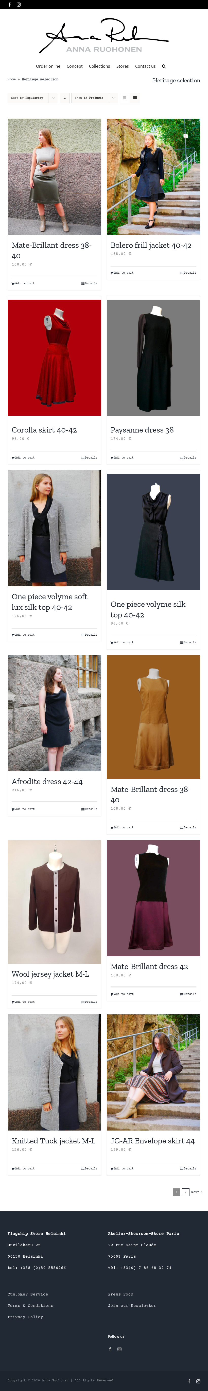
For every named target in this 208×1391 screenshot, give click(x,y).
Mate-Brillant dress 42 (149, 966)
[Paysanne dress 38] (153, 358)
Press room (120, 1294)
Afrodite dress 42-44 (47, 781)
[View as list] (135, 98)
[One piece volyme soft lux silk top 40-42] (54, 528)
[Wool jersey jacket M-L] (54, 902)
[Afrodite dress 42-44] (54, 713)
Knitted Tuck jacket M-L (53, 1140)
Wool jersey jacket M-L (50, 974)
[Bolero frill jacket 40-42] (153, 177)
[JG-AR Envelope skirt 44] (153, 1072)
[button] (164, 66)
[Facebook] (110, 1349)
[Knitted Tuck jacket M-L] (54, 1072)
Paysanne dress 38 (142, 430)
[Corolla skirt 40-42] (54, 358)
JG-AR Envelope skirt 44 (153, 1140)
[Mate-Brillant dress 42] (153, 898)
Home (12, 80)
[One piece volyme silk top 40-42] (153, 532)
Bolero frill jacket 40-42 (151, 245)
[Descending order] (65, 98)
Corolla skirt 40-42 (44, 430)
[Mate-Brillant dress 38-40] (54, 177)
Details (91, 283)
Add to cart (25, 283)
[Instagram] (119, 1349)
